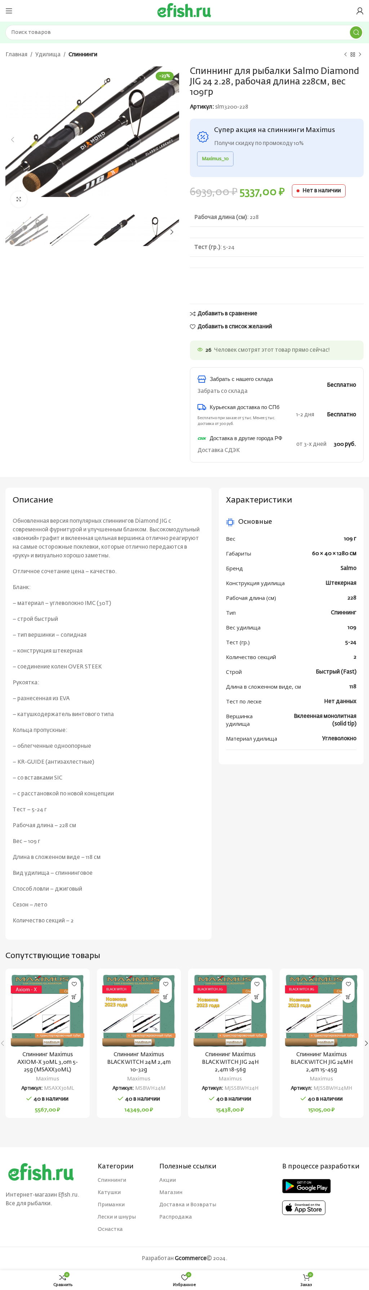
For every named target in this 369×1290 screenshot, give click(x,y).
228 (351, 598)
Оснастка (110, 1229)
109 (352, 627)
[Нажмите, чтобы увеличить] (19, 199)
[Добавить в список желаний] (74, 984)
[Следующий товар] (360, 54)
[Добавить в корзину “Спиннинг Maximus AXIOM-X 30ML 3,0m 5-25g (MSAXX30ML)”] (74, 996)
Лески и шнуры (117, 1217)
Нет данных (340, 701)
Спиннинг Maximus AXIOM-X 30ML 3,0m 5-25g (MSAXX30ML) (47, 1062)
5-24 (350, 642)
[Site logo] (184, 10)
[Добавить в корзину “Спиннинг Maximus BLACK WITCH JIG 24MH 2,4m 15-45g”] (348, 996)
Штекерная (340, 583)
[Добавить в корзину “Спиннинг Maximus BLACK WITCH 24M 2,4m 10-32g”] (165, 996)
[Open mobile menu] (9, 11)
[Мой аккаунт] (360, 11)
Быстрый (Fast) (336, 672)
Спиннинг (343, 612)
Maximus (47, 1078)
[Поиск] (356, 32)
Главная (16, 54)
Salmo (348, 568)
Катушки (109, 1192)
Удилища (48, 54)
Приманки (111, 1204)
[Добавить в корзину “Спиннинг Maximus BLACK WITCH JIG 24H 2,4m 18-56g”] (257, 996)
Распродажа (175, 1217)
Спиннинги (82, 54)
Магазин (170, 1192)
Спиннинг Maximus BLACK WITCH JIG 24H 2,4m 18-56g (230, 1062)
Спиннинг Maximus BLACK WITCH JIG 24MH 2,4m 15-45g (321, 1062)
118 (353, 686)
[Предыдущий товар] (345, 54)
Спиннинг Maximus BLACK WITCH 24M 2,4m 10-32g (139, 1062)
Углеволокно (339, 738)
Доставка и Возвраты (187, 1204)
